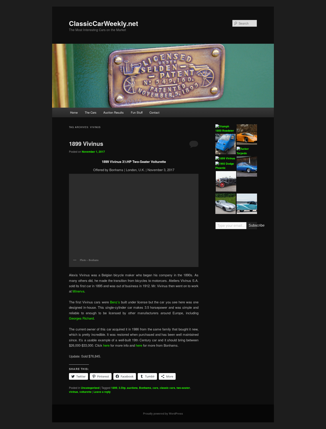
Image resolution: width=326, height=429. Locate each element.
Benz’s (115, 302)
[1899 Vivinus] (225, 158)
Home (74, 112)
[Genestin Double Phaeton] (226, 182)
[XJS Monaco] (225, 204)
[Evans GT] (247, 135)
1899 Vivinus (86, 143)
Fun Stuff (137, 112)
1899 (114, 388)
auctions (132, 388)
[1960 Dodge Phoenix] (225, 166)
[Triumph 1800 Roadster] (225, 128)
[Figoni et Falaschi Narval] (247, 204)
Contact (154, 112)
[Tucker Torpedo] (247, 151)
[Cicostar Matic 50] (225, 145)
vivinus (73, 392)
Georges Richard (81, 318)
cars (155, 388)
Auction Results (113, 112)
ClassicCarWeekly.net (103, 23)
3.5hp (122, 388)
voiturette (85, 392)
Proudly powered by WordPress (163, 413)
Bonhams (145, 388)
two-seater (183, 388)
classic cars (167, 388)
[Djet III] (247, 167)
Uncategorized (90, 388)
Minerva (78, 291)
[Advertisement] (236, 301)
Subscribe (253, 225)
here (106, 345)
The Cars (90, 112)
